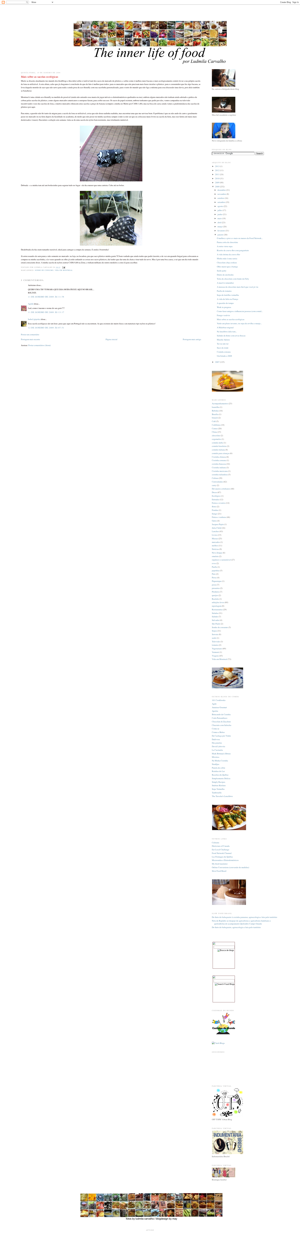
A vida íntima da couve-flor (228, 254)
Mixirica (215, 757)
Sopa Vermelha (218, 789)
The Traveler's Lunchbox (222, 796)
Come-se (215, 728)
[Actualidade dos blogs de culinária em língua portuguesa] (223, 1033)
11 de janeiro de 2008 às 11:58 (46, 296)
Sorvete (215, 634)
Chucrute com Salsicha (221, 725)
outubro (221, 198)
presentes (216, 588)
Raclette (215, 598)
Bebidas (215, 410)
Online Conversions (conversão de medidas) (230, 867)
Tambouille (217, 792)
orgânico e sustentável (221, 559)
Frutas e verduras (219, 517)
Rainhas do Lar (218, 771)
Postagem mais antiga (192, 339)
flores (214, 506)
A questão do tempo (225, 303)
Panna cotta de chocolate (227, 242)
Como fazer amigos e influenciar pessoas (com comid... (240, 311)
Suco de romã (222, 347)
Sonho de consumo (44, 270)
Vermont (215, 652)
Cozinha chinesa (219, 456)
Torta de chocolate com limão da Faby (233, 278)
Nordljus (215, 764)
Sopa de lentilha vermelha (228, 295)
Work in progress (224, 307)
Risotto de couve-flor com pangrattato (233, 250)
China (214, 431)
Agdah (31, 303)
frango (214, 513)
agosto (221, 206)
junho (220, 214)
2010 (217, 178)
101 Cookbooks (218, 700)
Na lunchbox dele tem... (227, 331)
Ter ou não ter (222, 343)
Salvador (215, 620)
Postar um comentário (30, 334)
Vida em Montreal (64, 270)
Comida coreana (224, 351)
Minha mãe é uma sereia (227, 258)
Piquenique (217, 581)
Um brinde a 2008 (224, 355)
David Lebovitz (218, 746)
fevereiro (221, 230)
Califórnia (216, 424)
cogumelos (216, 439)
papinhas (216, 570)
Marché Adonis (223, 339)
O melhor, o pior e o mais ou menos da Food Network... (240, 238)
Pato (214, 573)
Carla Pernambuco (219, 718)
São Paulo (216, 623)
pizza (214, 584)
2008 (217, 186)
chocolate (216, 435)
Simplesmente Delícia (221, 778)
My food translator (220, 863)
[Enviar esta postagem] (63, 267)
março (220, 226)
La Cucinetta (217, 750)
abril (220, 222)
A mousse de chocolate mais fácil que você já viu (237, 286)
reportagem (216, 605)
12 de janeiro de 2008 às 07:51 (46, 327)
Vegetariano (217, 648)
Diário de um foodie (225, 274)
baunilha (215, 407)
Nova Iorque (217, 552)
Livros (214, 534)
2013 (217, 166)
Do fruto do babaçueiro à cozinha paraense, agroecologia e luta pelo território (244, 917)
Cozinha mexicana (220, 471)
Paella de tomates (224, 291)
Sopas (214, 630)
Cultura (215, 478)
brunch (215, 417)
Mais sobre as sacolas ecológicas (230, 319)
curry (214, 485)
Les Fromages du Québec (222, 856)
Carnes (215, 428)
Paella (214, 566)
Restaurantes (217, 609)
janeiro (221, 234)
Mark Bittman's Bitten (221, 753)
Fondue (215, 510)
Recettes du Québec (220, 774)
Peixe (214, 577)
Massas (215, 538)
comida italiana (218, 449)
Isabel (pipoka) (34, 319)
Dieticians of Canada (221, 846)
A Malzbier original (225, 327)
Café (214, 421)
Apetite (215, 711)
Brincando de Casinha (221, 714)
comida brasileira (219, 446)
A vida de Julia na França (227, 299)
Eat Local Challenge (220, 849)
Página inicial (111, 339)
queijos (215, 595)
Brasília (215, 414)
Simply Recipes (218, 782)
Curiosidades (217, 481)
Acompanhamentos (220, 403)
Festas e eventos (218, 502)
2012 (217, 170)
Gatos (214, 520)
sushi (214, 637)
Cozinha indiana (219, 467)
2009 (217, 182)
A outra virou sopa (224, 246)
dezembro (222, 190)
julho (220, 210)
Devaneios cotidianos (221, 488)
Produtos (215, 591)
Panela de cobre (218, 767)
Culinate (215, 842)
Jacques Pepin (218, 524)
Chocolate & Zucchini (221, 721)
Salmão (215, 616)
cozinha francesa (219, 463)
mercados (216, 542)
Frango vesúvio (223, 315)
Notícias (215, 549)
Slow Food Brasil (219, 871)
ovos (214, 563)
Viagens (215, 655)
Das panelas (217, 742)
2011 (217, 174)
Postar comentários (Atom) (39, 345)
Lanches (215, 531)
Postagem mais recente (30, 339)
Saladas (215, 613)
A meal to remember (225, 282)
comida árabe (217, 442)
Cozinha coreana (219, 460)
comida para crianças (221, 453)
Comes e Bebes (218, 732)
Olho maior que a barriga (227, 266)
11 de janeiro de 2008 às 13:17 (46, 312)
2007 (217, 362)
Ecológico (216, 495)
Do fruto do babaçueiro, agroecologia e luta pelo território (236, 927)
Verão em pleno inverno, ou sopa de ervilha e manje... (239, 323)
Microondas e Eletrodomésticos (225, 860)
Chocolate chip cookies (227, 262)
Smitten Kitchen (219, 785)
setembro (222, 202)
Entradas (215, 499)
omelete (215, 556)
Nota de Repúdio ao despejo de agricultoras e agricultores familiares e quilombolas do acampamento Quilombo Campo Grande (241, 922)
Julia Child (216, 527)
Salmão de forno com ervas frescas (231, 335)
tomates (215, 645)
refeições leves (218, 602)
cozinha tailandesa (220, 474)
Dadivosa (216, 739)
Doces (214, 492)
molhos (215, 545)
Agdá (214, 703)
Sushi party (221, 270)
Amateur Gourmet (219, 707)
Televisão (216, 641)
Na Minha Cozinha (220, 760)
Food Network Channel (222, 853)
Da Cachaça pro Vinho (221, 735)
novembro (222, 194)
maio (220, 218)
